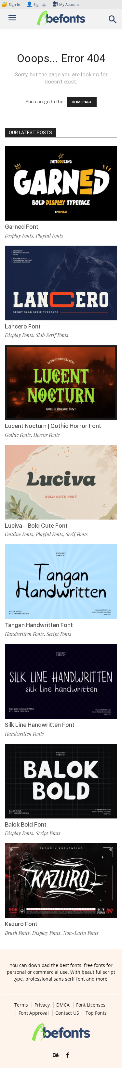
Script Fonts (59, 634)
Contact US (67, 1013)
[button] (113, 21)
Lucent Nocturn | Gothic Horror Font (53, 425)
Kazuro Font (21, 923)
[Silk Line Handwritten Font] (61, 681)
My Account (69, 4)
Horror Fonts (47, 434)
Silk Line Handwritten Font (40, 724)
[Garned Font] (61, 183)
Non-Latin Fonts (81, 933)
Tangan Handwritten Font (39, 625)
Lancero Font (23, 326)
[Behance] (56, 1055)
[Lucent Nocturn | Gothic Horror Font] (61, 382)
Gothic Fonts (18, 434)
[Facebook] (67, 1055)
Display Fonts (19, 235)
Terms (21, 1005)
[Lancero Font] (61, 283)
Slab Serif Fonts (52, 335)
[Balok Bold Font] (61, 781)
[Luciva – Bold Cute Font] (61, 482)
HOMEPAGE (82, 101)
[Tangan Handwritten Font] (61, 581)
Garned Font (21, 226)
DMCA (63, 1005)
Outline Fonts (19, 534)
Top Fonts (96, 1013)
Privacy (42, 1005)
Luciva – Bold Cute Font (36, 525)
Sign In (11, 4)
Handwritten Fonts (24, 634)
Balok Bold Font (26, 824)
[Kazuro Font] (61, 880)
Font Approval (34, 1013)
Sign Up (36, 4)
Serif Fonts (77, 534)
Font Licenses (90, 1005)
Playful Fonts (49, 235)
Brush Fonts (17, 933)
